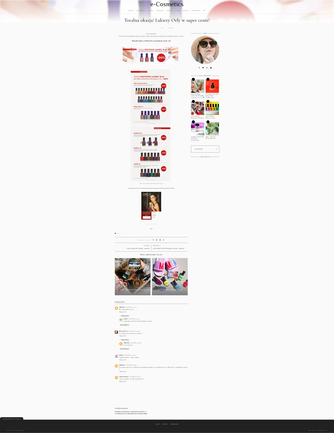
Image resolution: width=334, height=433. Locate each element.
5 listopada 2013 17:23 (131, 307)
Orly (119, 233)
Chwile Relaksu (123, 376)
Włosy (151, 10)
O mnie (177, 10)
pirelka (121, 355)
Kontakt (186, 10)
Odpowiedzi (125, 316)
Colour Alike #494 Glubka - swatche (138, 248)
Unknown (122, 307)
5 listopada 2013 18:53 (131, 365)
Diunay (126, 318)
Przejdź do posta (132, 292)
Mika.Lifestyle (123, 331)
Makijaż (131, 10)
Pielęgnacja (140, 10)
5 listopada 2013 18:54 (135, 342)
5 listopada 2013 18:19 (130, 355)
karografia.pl (322, 430)
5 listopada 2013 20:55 (134, 376)
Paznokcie (160, 10)
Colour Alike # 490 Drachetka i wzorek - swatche (168, 248)
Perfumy (169, 10)
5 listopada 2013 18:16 (134, 331)
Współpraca (196, 10)
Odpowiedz (122, 312)
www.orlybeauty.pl (151, 224)
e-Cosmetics (167, 4)
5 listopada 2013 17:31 (134, 318)
